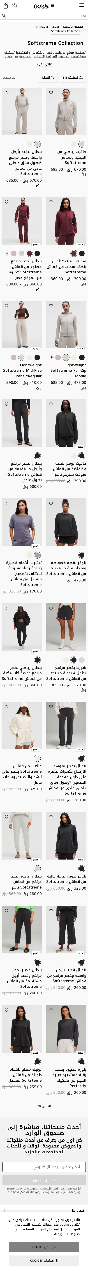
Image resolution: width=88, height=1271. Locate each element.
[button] (82, 5)
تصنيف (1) (70, 78)
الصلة (46, 78)
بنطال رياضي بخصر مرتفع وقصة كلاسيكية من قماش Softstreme (22, 673)
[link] (14, 5)
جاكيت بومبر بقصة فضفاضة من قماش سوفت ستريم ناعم (69, 469)
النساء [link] (56, 27)
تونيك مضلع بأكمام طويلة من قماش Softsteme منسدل (25, 1075)
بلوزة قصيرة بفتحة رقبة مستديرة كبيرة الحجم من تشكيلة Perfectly (69, 1078)
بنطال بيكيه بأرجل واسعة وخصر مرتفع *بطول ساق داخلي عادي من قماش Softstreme (25, 162)
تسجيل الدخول (44, 1180)
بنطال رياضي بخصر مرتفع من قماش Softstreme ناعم (26, 882)
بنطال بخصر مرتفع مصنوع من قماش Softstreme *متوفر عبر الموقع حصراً (24, 269)
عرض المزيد (44, 64)
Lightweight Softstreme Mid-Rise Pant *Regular (22, 371)
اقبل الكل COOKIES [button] (44, 1247)
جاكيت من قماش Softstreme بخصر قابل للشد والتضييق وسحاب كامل (22, 774)
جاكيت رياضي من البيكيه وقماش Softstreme (71, 157)
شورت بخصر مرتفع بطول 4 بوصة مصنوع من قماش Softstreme (66, 673)
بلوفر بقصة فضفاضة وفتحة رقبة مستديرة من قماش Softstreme (66, 568)
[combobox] (44, 16)
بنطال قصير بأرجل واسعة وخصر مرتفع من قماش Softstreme (66, 975)
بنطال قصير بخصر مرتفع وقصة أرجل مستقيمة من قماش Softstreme (24, 978)
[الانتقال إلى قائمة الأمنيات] (51, 92)
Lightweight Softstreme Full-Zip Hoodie (68, 371)
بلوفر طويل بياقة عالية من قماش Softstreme (66, 879)
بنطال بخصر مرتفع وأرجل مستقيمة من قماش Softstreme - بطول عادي (23, 472)
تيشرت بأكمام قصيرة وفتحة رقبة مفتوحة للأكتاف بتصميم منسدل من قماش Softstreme (24, 573)
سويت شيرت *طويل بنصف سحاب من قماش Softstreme (66, 267)
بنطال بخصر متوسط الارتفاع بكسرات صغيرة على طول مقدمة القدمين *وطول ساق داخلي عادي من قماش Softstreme (66, 780)
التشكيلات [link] (42, 27)
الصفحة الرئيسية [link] (73, 26)
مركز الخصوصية (16, 1192)
